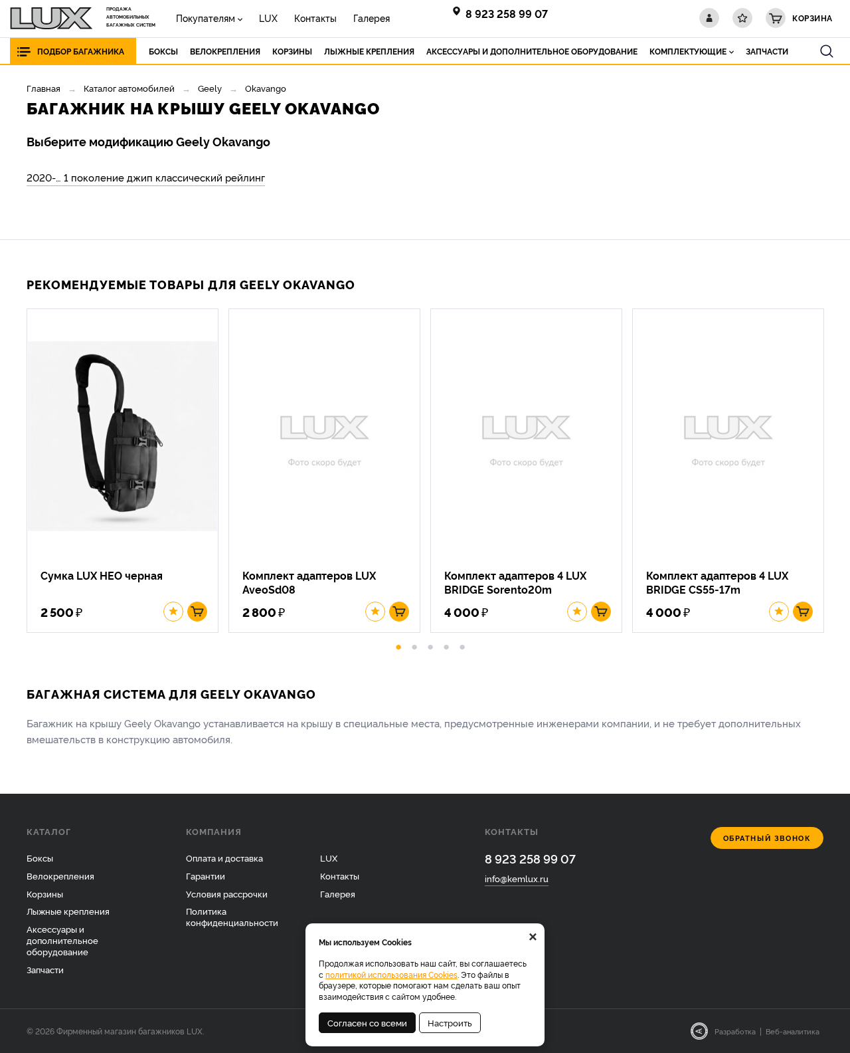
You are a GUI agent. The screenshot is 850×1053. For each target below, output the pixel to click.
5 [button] (462, 644)
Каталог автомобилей (129, 88)
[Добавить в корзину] (197, 612)
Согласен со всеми (367, 1022)
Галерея (371, 17)
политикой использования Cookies (391, 974)
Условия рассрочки (227, 893)
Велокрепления (60, 875)
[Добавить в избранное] (173, 612)
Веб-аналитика (792, 1031)
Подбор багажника (80, 51)
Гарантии (205, 875)
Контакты (315, 17)
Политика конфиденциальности (232, 916)
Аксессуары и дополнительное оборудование (62, 940)
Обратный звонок (767, 838)
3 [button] (430, 644)
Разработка (735, 1031)
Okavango (265, 88)
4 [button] (446, 644)
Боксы (40, 858)
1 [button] (398, 644)
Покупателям (205, 17)
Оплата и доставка (224, 858)
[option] (127, 470)
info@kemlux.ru (517, 878)
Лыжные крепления (68, 911)
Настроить (450, 1022)
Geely (210, 88)
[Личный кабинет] (709, 18)
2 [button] (414, 644)
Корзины (45, 893)
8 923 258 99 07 (507, 13)
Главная (43, 88)
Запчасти (45, 969)
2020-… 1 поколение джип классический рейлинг (146, 177)
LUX (268, 17)
